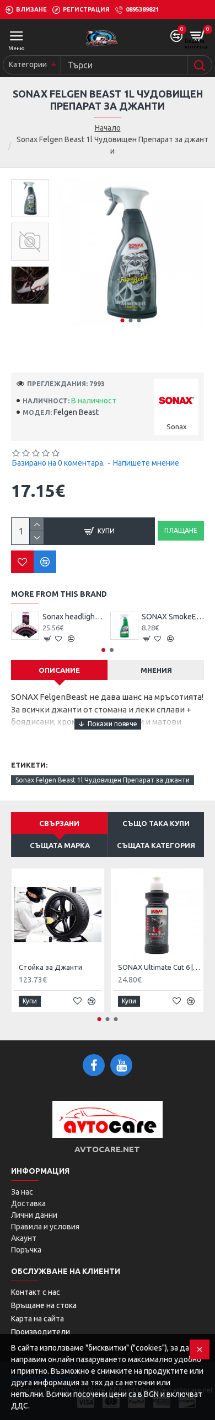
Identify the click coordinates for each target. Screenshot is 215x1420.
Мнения (156, 670)
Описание (59, 670)
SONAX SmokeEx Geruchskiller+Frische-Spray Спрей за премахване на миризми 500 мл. (173, 616)
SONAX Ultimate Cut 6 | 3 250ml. (159, 967)
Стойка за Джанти (50, 967)
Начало (108, 127)
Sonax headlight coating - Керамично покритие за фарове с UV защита (73, 616)
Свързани (59, 823)
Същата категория (156, 845)
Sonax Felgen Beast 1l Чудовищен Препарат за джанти (102, 780)
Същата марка (60, 845)
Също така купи (156, 823)
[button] (122, 320)
